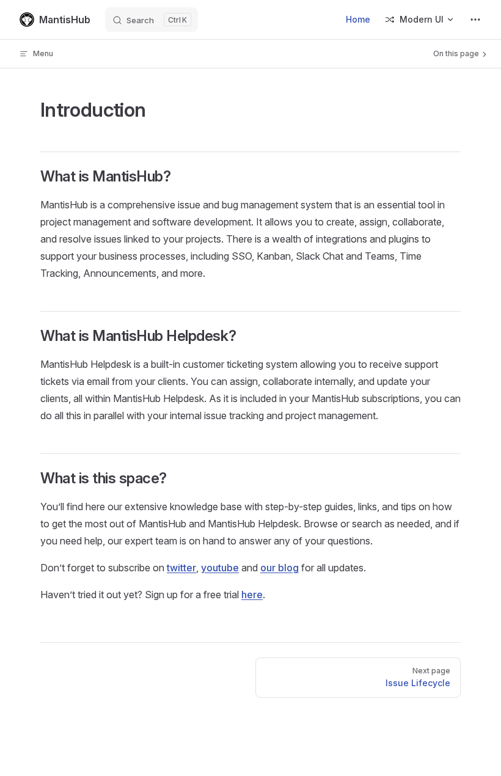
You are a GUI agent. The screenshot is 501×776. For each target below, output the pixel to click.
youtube (220, 568)
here (252, 594)
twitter (181, 568)
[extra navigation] (475, 19)
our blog (279, 568)
